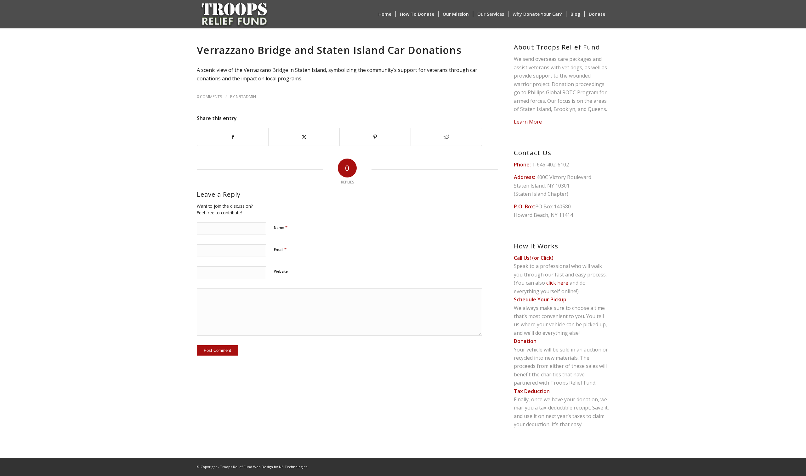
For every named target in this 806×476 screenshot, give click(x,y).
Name (280, 227)
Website (281, 271)
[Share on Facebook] (232, 137)
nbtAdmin (246, 96)
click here (557, 282)
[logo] (234, 14)
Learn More (528, 121)
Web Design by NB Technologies (280, 466)
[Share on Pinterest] (375, 137)
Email (280, 249)
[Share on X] (304, 137)
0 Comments (209, 96)
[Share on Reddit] (446, 137)
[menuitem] (384, 14)
